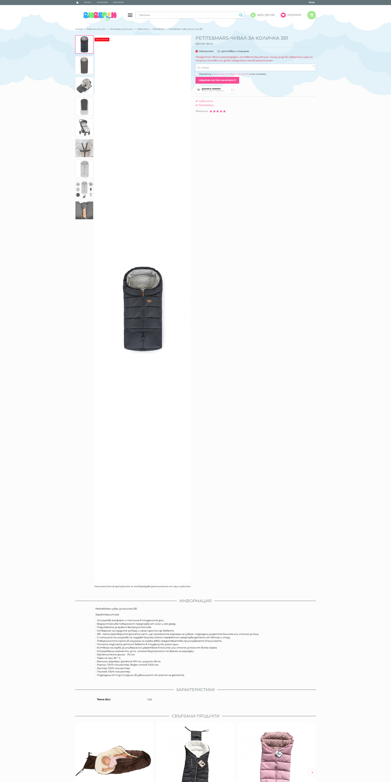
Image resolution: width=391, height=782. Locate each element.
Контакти (118, 2)
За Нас (87, 2)
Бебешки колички (96, 29)
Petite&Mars (159, 29)
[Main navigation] (130, 15)
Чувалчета (143, 29)
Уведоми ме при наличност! (217, 80)
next (312, 772)
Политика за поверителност (230, 74)
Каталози (102, 2)
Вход (312, 2)
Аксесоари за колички (121, 29)
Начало (79, 29)
